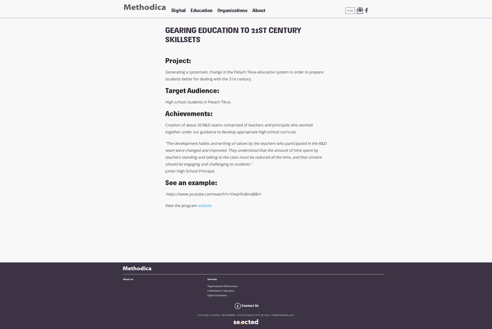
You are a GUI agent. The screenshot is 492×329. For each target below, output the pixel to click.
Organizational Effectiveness (222, 286)
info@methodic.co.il (282, 315)
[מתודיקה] (145, 7)
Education (202, 10)
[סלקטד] (246, 322)
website (205, 205)
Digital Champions (217, 295)
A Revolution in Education (220, 291)
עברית (350, 10)
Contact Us (250, 306)
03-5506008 (228, 315)
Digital (178, 10)
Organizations (232, 10)
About (258, 10)
